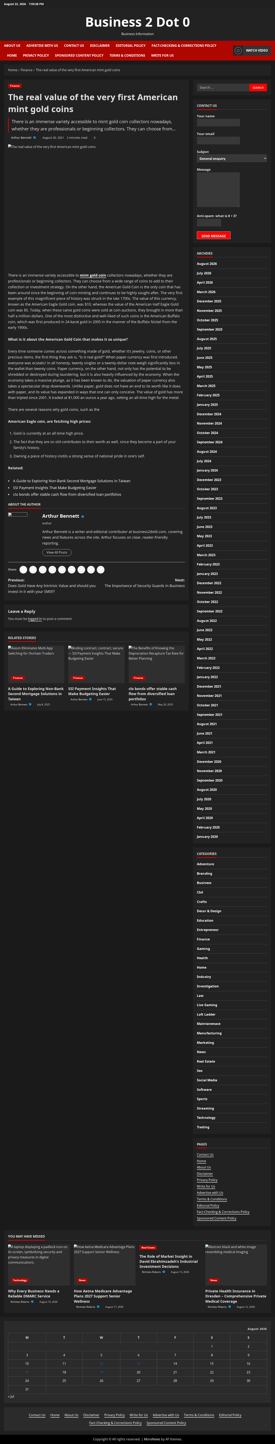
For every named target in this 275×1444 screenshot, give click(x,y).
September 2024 (209, 442)
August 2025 (207, 339)
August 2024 (207, 451)
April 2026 (205, 282)
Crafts (202, 902)
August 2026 (207, 263)
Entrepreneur (208, 930)
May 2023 (204, 536)
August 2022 (207, 620)
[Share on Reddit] (71, 570)
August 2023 (207, 508)
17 (27, 1372)
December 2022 (209, 583)
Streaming (205, 1108)
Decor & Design (209, 911)
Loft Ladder (206, 1014)
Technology (206, 1117)
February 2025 (208, 395)
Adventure (205, 864)
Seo (200, 1070)
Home (12, 55)
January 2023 (207, 574)
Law (200, 995)
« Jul (11, 1396)
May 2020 (204, 808)
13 (138, 1363)
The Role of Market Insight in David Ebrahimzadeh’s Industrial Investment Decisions (169, 1261)
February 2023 (208, 564)
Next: (145, 583)
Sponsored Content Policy (79, 55)
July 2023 (204, 517)
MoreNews (152, 1439)
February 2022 (208, 667)
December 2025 (209, 301)
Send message (214, 236)
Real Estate (206, 1061)
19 (101, 1372)
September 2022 (209, 611)
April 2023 (205, 545)
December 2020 (209, 761)
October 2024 (207, 433)
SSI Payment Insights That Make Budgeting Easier (54, 487)
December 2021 (209, 686)
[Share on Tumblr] (81, 570)
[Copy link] (100, 570)
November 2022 (209, 592)
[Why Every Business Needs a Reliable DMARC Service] (39, 1265)
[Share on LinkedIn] (43, 570)
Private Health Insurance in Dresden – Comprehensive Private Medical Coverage (235, 1296)
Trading (203, 1127)
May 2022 (204, 639)
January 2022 (207, 677)
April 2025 (205, 376)
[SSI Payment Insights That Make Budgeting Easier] (96, 664)
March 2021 (206, 752)
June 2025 (204, 357)
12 (101, 1363)
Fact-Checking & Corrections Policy (184, 45)
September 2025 (209, 329)
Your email (205, 134)
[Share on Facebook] (23, 570)
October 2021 (207, 705)
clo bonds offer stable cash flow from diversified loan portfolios (67, 494)
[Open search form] (229, 50)
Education (205, 920)
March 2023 (206, 555)
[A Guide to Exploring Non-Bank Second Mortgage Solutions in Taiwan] (36, 664)
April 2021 (205, 742)
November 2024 (209, 423)
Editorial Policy (131, 45)
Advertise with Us (42, 45)
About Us (12, 45)
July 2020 (204, 799)
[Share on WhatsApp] (52, 570)
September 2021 (209, 714)
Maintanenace (208, 1023)
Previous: (52, 586)
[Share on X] (33, 570)
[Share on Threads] (91, 570)
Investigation (208, 986)
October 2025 (207, 320)
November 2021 (209, 695)
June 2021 (204, 733)
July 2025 (204, 348)
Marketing (205, 1042)
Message (204, 169)
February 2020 (208, 827)
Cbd (200, 892)
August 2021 (207, 724)
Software (204, 1089)
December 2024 (209, 414)
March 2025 (206, 386)
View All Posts (57, 552)
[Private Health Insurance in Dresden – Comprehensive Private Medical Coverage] (236, 1265)
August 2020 (207, 789)
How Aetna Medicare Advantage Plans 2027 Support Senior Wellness (103, 1296)
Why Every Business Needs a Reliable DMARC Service (33, 1293)
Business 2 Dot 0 (137, 21)
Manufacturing (209, 1033)
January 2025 (207, 404)
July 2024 (204, 461)
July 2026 (204, 273)
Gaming (203, 948)
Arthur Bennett (21, 138)
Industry (204, 976)
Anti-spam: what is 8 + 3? (217, 216)
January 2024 (207, 470)
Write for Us (162, 55)
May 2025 (204, 367)
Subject (203, 152)
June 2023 (204, 527)
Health (202, 958)
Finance (15, 85)
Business (204, 883)
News (201, 1052)
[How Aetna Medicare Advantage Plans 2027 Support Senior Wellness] (105, 1265)
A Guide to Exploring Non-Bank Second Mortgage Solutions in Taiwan (71, 480)
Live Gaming (207, 1005)
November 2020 (209, 771)
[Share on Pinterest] (62, 570)
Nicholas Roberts (20, 1301)
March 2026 (206, 292)
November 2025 (209, 310)
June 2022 (204, 630)
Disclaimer (100, 45)
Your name (206, 116)
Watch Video (257, 50)
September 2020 (209, 780)
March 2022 (206, 658)
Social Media (207, 1080)
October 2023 (207, 489)
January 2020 (207, 836)
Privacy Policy (36, 55)
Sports (202, 1099)
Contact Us (74, 45)
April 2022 (205, 649)
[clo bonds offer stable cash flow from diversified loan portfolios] (157, 664)
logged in (35, 618)
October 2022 (207, 602)
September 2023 (209, 498)
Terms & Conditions (127, 55)
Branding (204, 873)
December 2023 (209, 480)
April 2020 (205, 818)
